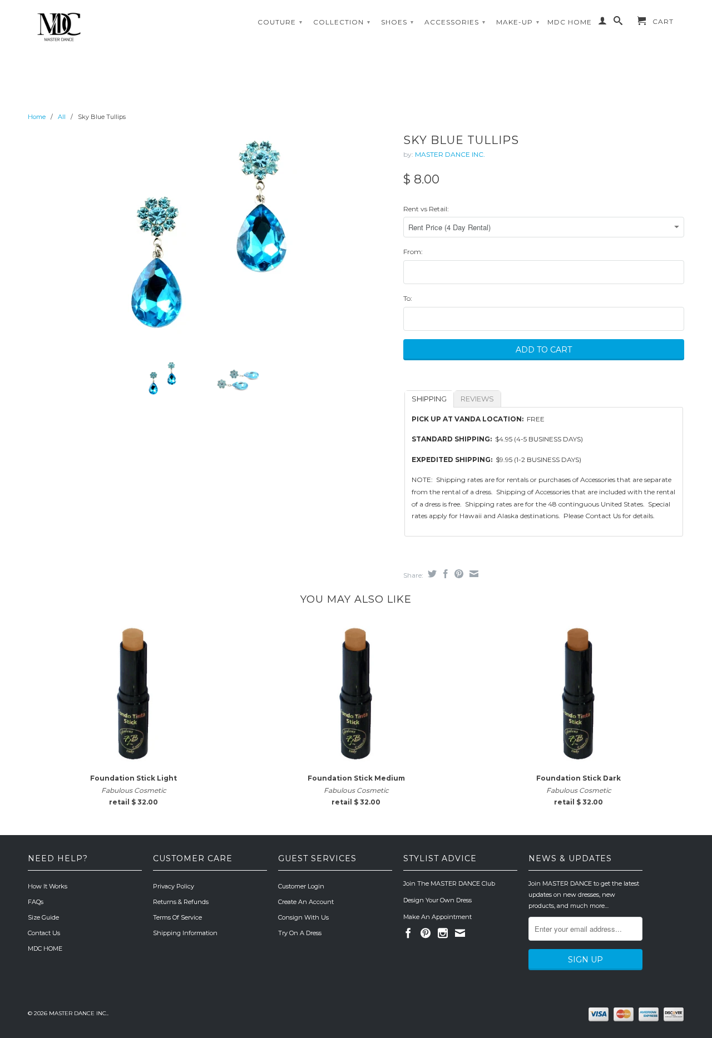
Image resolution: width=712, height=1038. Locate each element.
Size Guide (43, 917)
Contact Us (44, 933)
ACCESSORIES (455, 22)
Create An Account (306, 902)
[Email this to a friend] (472, 573)
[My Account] (602, 22)
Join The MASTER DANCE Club (449, 883)
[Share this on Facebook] (444, 573)
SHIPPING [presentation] (429, 398)
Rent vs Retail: (426, 209)
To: (407, 298)
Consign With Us (303, 917)
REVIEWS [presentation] (477, 398)
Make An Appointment (437, 917)
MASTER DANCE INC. (450, 154)
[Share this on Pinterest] (457, 573)
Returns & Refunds (181, 902)
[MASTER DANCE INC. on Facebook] (408, 933)
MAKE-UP (518, 22)
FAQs (35, 902)
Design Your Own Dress (437, 900)
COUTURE (280, 22)
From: (413, 251)
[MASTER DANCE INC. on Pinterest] (426, 933)
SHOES (397, 22)
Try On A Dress (300, 933)
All (62, 117)
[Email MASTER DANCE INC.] (460, 933)
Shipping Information (185, 933)
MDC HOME (569, 22)
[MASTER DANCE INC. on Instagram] (443, 933)
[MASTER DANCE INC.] (106, 27)
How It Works (47, 886)
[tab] (429, 399)
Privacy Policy (173, 886)
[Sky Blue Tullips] (210, 241)
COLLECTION (341, 22)
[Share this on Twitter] (431, 573)
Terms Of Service (177, 917)
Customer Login (301, 886)
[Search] (618, 22)
